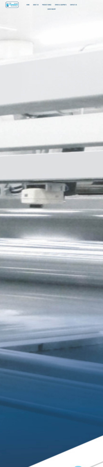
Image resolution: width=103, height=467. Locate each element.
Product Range (46, 4)
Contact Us (73, 4)
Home (28, 4)
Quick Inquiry (52, 9)
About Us (36, 4)
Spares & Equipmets (61, 4)
